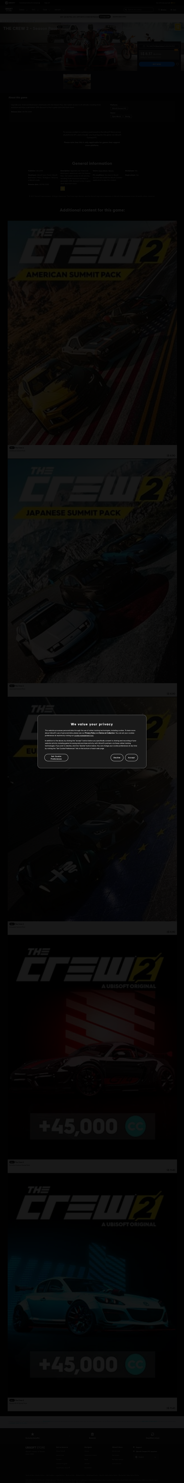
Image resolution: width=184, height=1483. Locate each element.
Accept (131, 757)
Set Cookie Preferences (56, 757)
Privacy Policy (90, 733)
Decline (117, 757)
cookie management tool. (84, 735)
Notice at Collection (107, 733)
